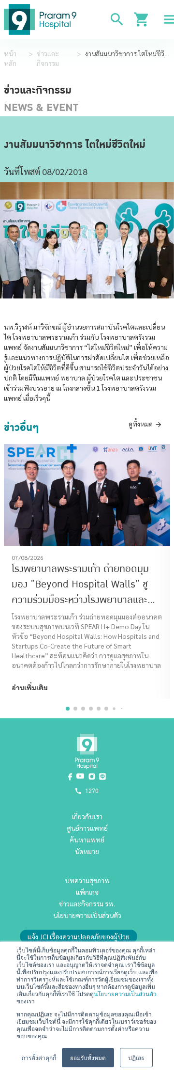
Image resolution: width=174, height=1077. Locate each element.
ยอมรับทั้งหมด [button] (88, 1057)
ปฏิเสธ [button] (136, 1057)
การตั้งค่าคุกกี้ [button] (39, 1057)
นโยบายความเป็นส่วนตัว (125, 993)
